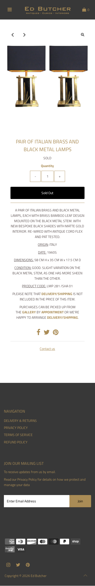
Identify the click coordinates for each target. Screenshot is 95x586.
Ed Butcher (39, 575)
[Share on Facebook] (38, 333)
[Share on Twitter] (47, 333)
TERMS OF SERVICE (18, 434)
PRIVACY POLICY (16, 427)
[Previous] (12, 34)
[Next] (24, 34)
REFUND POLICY (16, 442)
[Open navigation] (9, 10)
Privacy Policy (27, 479)
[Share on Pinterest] (55, 333)
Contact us (47, 349)
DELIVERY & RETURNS (20, 420)
